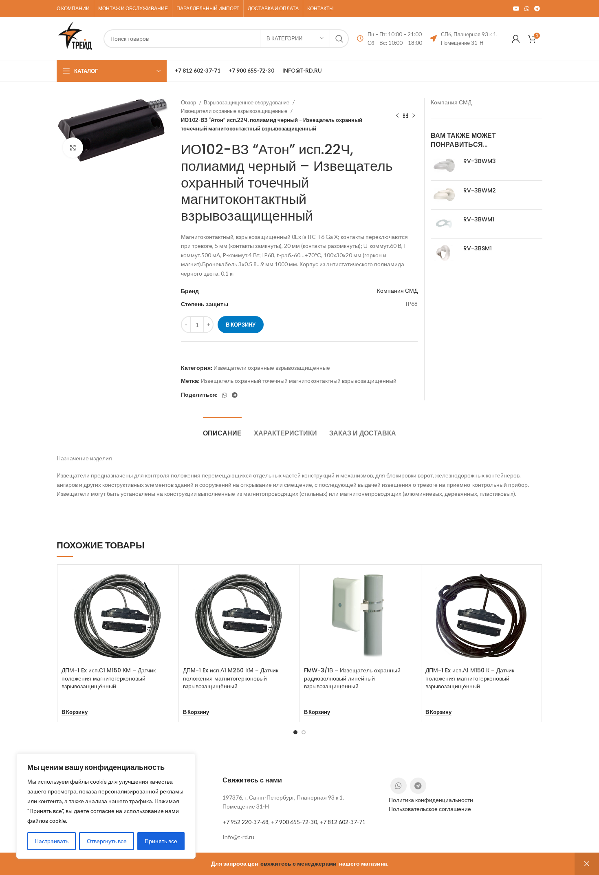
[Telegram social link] (537, 8)
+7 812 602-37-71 (342, 821)
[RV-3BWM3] (444, 165)
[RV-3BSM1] (444, 253)
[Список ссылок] (299, 837)
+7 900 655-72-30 (294, 821)
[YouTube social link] (516, 8)
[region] (106, 806)
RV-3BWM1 (478, 219)
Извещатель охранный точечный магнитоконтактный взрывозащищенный (298, 380)
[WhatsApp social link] (527, 8)
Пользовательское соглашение (430, 808)
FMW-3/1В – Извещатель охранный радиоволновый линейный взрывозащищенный (352, 678)
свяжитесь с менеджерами (298, 863)
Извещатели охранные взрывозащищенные (234, 111)
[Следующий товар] (414, 116)
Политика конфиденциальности (431, 799)
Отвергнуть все (107, 840)
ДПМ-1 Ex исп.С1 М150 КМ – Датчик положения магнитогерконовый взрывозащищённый (109, 678)
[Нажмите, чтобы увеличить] (73, 147)
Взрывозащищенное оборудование (247, 102)
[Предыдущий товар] (397, 116)
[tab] (222, 429)
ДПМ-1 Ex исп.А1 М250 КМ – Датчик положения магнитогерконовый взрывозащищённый (230, 678)
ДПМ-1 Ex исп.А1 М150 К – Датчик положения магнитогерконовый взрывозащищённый (469, 678)
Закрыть (587, 864)
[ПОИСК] (339, 38)
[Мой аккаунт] (516, 39)
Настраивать (51, 840)
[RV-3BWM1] (444, 224)
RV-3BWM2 (479, 190)
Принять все (161, 840)
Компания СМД (397, 290)
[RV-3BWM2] (444, 195)
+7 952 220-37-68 (245, 821)
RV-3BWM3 (479, 161)
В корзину (240, 324)
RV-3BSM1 (477, 248)
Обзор (189, 102)
